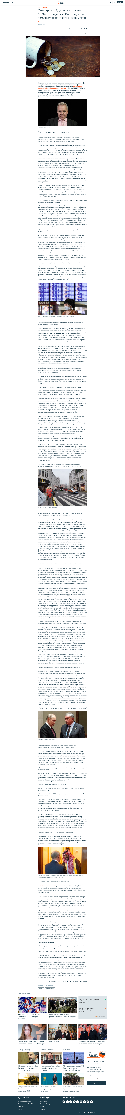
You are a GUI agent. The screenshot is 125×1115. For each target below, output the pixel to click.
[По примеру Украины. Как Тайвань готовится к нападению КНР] (28, 1079)
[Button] (71, 29)
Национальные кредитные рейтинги (50, 885)
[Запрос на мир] (62, 1032)
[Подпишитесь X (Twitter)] (70, 1102)
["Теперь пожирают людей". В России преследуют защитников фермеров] (73, 1058)
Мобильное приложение (24, 1101)
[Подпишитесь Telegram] (77, 1102)
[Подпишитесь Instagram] (81, 1102)
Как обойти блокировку (46, 1104)
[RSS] (84, 1102)
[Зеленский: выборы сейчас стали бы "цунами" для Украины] (51, 1058)
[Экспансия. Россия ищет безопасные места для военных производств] (92, 1032)
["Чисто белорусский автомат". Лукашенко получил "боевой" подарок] (62, 1005)
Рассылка (42, 1106)
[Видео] (110, 2)
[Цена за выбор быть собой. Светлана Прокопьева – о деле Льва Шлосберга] (32, 1032)
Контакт (20, 1109)
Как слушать (43, 1101)
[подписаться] (91, 1102)
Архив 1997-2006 (22, 1106)
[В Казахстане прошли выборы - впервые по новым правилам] (51, 1079)
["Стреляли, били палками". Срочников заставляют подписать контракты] (73, 1079)
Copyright (42, 1109)
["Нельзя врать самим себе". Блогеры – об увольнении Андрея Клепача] (28, 1058)
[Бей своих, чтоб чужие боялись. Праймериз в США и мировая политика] (32, 1005)
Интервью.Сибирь (43, 7)
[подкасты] (114, 2)
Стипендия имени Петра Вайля (26, 1104)
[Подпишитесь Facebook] (67, 1102)
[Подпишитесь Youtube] (74, 1102)
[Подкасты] (88, 1102)
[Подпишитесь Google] (63, 1102)
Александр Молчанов (43, 21)
